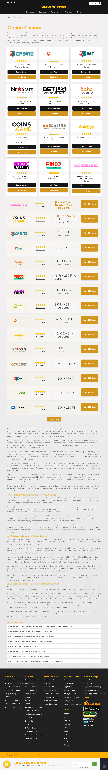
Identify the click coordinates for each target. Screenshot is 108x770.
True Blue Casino (50, 704)
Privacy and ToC (37, 755)
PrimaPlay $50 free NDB (14, 683)
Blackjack (67, 724)
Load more (54, 419)
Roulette (67, 745)
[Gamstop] (88, 722)
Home (9, 17)
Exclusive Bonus (31, 738)
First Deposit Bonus (32, 711)
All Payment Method (71, 694)
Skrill (66, 680)
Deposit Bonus (30, 687)
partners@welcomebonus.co (94, 694)
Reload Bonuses (31, 690)
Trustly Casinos (69, 701)
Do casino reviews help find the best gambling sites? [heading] (29, 656)
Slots (65, 717)
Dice (65, 735)
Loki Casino (48, 683)
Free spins (28, 704)
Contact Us (87, 683)
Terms (46, 755)
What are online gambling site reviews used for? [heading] (27, 651)
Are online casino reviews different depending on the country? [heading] (32, 636)
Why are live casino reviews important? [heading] (23, 646)
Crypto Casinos (69, 687)
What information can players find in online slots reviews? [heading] (30, 641)
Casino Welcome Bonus (34, 680)
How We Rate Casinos (91, 690)
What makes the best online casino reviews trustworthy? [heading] (30, 631)
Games (67, 709)
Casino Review (21, 72)
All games (67, 714)
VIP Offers (28, 718)
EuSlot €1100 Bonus (12, 687)
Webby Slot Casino (51, 687)
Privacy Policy (84, 767)
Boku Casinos (69, 683)
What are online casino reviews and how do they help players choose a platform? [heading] (40, 626)
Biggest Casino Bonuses (34, 735)
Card (65, 728)
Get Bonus (21, 77)
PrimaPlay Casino (51, 680)
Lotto (66, 738)
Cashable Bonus (31, 731)
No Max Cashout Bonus (33, 721)
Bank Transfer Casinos (72, 704)
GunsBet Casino (50, 690)
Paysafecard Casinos (71, 697)
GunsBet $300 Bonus (13, 690)
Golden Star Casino (51, 694)
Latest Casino (30, 683)
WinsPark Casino (50, 701)
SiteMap (51, 755)
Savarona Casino (50, 697)
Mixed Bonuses (30, 694)
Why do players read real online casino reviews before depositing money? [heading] (37, 661)
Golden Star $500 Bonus (14, 704)
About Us (86, 680)
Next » (61, 426)
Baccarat (67, 721)
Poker (66, 741)
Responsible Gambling (92, 687)
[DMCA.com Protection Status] (88, 718)
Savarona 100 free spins (14, 680)
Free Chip (28, 724)
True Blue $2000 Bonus (14, 700)
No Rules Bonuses (31, 728)
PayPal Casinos (69, 690)
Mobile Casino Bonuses (33, 714)
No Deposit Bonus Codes (34, 707)
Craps (66, 731)
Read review (40, 206)
